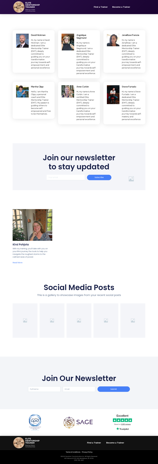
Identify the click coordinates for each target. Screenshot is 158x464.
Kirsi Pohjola (21, 244)
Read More (17, 262)
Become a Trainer (121, 7)
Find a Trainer (101, 7)
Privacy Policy (87, 452)
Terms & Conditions (73, 452)
